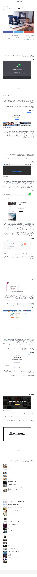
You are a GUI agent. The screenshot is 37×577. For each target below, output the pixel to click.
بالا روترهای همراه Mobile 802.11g (11, 513)
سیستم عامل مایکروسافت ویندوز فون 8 (11, 481)
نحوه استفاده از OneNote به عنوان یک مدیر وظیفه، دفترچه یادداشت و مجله (15, 468)
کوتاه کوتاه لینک (25, 296)
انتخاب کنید (10, 340)
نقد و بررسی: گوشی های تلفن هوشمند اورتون (12, 545)
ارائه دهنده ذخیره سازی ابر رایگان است (25, 253)
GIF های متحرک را (20, 300)
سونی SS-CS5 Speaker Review (11, 518)
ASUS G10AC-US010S (9, 535)
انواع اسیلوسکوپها (9, 527)
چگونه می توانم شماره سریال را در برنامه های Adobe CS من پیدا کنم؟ (15, 507)
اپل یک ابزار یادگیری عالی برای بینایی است (12, 489)
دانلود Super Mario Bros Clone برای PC (12, 533)
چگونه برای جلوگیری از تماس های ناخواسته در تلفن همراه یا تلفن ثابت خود (15, 487)
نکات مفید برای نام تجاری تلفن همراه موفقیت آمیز (12, 484)
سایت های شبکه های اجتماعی (15, 104)
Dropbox (32, 253)
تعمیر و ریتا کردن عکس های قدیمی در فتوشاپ (12, 560)
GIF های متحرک (24, 103)
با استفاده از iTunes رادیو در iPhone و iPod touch (13, 557)
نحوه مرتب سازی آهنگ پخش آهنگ (11, 465)
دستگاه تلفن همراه (11, 182)
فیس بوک (32, 39)
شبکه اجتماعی (26, 223)
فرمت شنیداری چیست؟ (10, 478)
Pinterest (11, 412)
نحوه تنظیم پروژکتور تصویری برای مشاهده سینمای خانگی (13, 530)
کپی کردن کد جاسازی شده (16, 229)
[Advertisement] (18, 81)
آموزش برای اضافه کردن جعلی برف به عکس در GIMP (13, 504)
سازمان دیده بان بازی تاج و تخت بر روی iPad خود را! (13, 551)
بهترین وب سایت (4, 6)
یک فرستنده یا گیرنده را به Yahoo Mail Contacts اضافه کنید (14, 510)
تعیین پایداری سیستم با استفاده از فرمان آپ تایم (12, 524)
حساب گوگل (32, 158)
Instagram (27, 39)
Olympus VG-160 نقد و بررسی (11, 548)
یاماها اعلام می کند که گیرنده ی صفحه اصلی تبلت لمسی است (14, 521)
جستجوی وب (8, 6)
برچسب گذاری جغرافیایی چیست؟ (11, 554)
